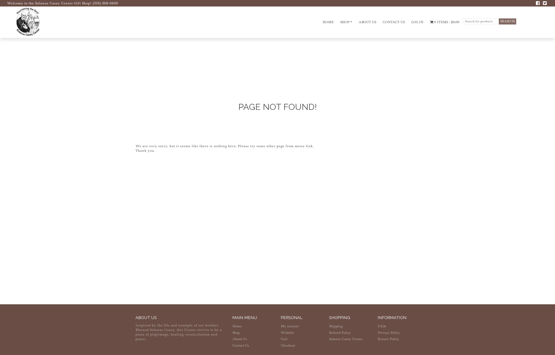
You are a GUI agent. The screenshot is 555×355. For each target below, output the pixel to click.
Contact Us (394, 22)
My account (290, 326)
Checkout (288, 345)
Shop (344, 22)
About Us (367, 22)
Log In (417, 22)
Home (328, 22)
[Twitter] (545, 4)
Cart (284, 339)
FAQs (382, 326)
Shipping (336, 326)
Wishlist (287, 333)
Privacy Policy (389, 333)
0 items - (446, 22)
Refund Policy (340, 333)
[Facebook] (538, 4)
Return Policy (388, 339)
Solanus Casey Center (346, 339)
